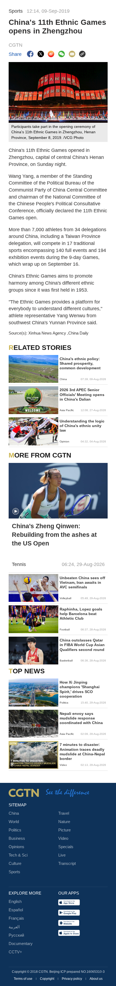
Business (17, 838)
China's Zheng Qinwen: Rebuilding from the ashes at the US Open (54, 535)
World (14, 822)
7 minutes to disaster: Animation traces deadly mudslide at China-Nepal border (82, 752)
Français (16, 918)
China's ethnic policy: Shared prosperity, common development (80, 363)
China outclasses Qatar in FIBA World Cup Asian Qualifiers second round (82, 644)
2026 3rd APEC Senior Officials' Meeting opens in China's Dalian (82, 394)
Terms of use (23, 979)
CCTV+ (15, 952)
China (14, 813)
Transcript (67, 863)
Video (63, 838)
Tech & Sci (18, 855)
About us (96, 979)
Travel (63, 813)
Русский (16, 935)
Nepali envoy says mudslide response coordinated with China (81, 718)
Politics (15, 830)
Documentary (21, 943)
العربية (14, 927)
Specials (65, 847)
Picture (64, 830)
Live (62, 855)
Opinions (16, 847)
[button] (15, 511)
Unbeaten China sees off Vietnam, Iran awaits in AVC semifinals (82, 582)
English (15, 901)
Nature (64, 822)
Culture (15, 863)
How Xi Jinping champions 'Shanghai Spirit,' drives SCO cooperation (80, 689)
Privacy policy (72, 979)
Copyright (47, 979)
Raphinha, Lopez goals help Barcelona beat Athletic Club (81, 613)
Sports (14, 872)
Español (16, 910)
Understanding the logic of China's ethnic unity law (82, 425)
